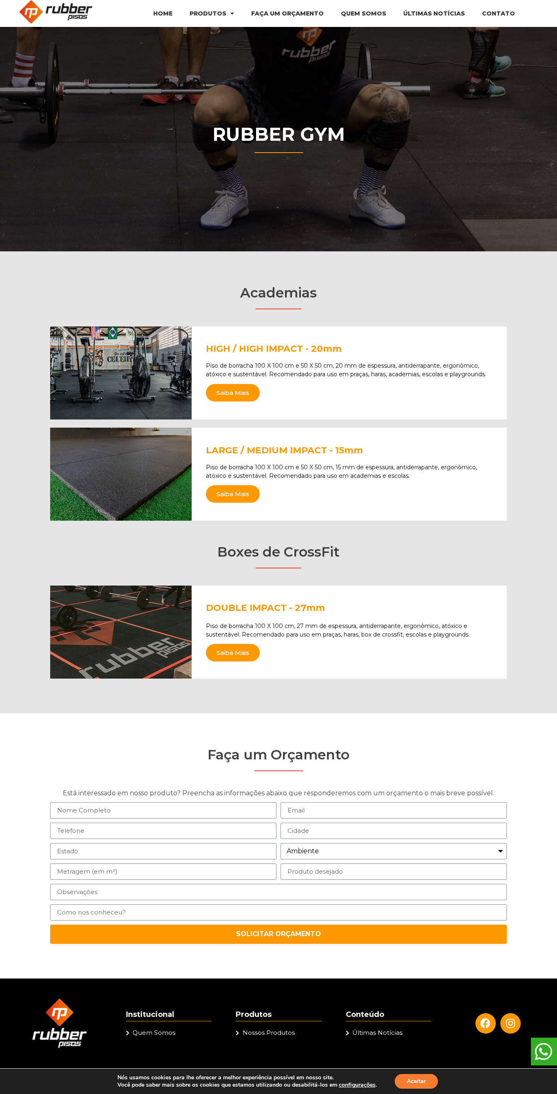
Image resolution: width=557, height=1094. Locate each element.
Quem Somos (363, 13)
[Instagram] (510, 1023)
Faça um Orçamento (287, 13)
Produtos (208, 13)
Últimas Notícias (434, 13)
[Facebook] (485, 1023)
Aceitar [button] (416, 1081)
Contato (498, 13)
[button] (233, 393)
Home (162, 13)
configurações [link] (357, 1085)
